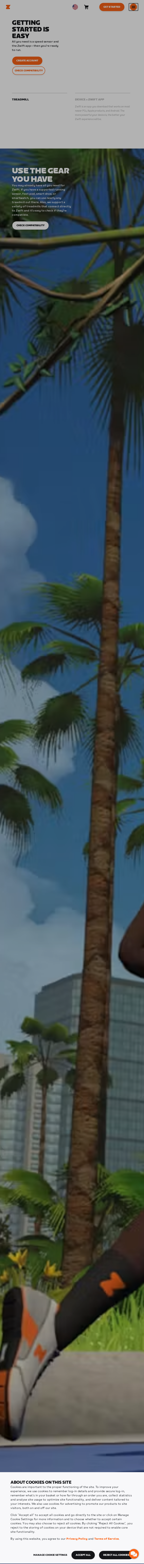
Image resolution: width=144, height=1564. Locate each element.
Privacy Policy (76, 1539)
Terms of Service (106, 1539)
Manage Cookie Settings (50, 1555)
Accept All (83, 1555)
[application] (133, 1554)
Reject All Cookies (116, 1555)
